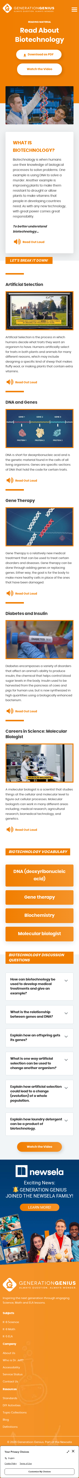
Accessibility (11, 1367)
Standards (10, 1398)
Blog (6, 1419)
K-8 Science (11, 1322)
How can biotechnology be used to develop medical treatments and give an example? (32, 986)
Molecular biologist (39, 934)
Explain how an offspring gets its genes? (35, 1038)
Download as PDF (41, 54)
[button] (39, 1367)
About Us (9, 1353)
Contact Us (10, 1381)
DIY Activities (12, 1405)
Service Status (13, 1374)
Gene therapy (39, 897)
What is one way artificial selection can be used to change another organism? (33, 1063)
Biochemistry (39, 915)
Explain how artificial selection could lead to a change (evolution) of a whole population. (36, 1093)
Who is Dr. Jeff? (13, 1360)
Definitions (10, 1427)
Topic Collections (15, 1412)
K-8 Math (9, 1329)
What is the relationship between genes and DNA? (31, 1014)
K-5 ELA (8, 1336)
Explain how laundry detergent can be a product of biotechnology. (36, 1124)
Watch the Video (39, 69)
